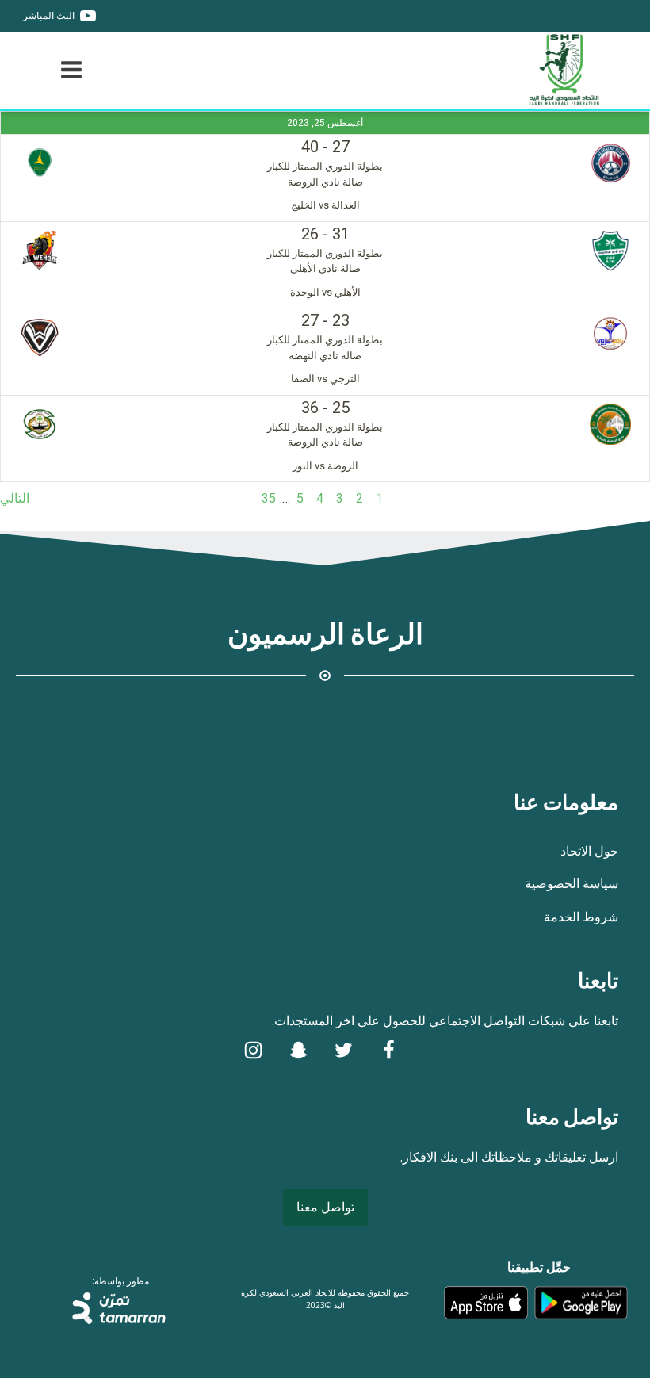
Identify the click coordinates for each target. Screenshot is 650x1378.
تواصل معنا (325, 1206)
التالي (14, 498)
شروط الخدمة (581, 916)
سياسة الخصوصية (571, 883)
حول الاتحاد (589, 850)
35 (269, 498)
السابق (632, 498)
